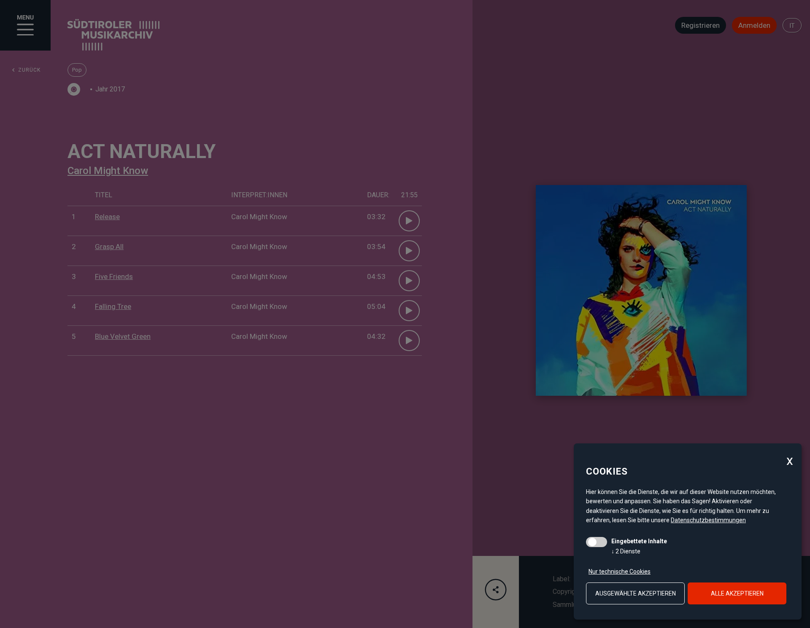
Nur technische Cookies (620, 571)
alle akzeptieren (737, 593)
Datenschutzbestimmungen (708, 520)
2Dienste (625, 551)
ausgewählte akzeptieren (635, 593)
